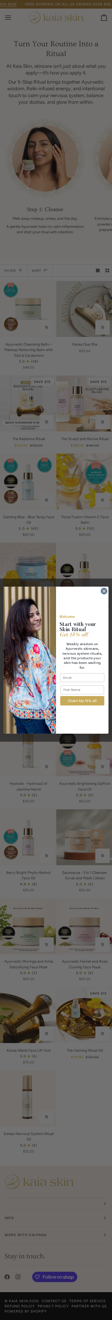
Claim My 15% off (82, 700)
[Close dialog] (104, 591)
